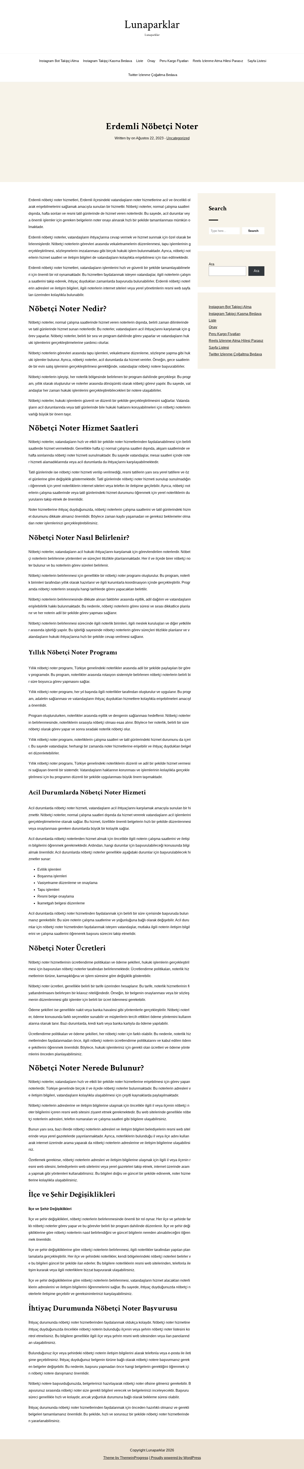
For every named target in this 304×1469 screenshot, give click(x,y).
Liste (139, 61)
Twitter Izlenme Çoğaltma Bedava (152, 75)
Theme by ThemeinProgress (125, 1458)
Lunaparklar (152, 27)
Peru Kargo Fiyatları (174, 61)
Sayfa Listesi (256, 61)
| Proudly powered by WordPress (175, 1458)
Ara (211, 264)
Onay (151, 61)
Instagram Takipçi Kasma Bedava (107, 61)
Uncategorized (178, 138)
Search (218, 208)
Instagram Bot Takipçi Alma (59, 61)
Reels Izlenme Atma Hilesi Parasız (218, 61)
